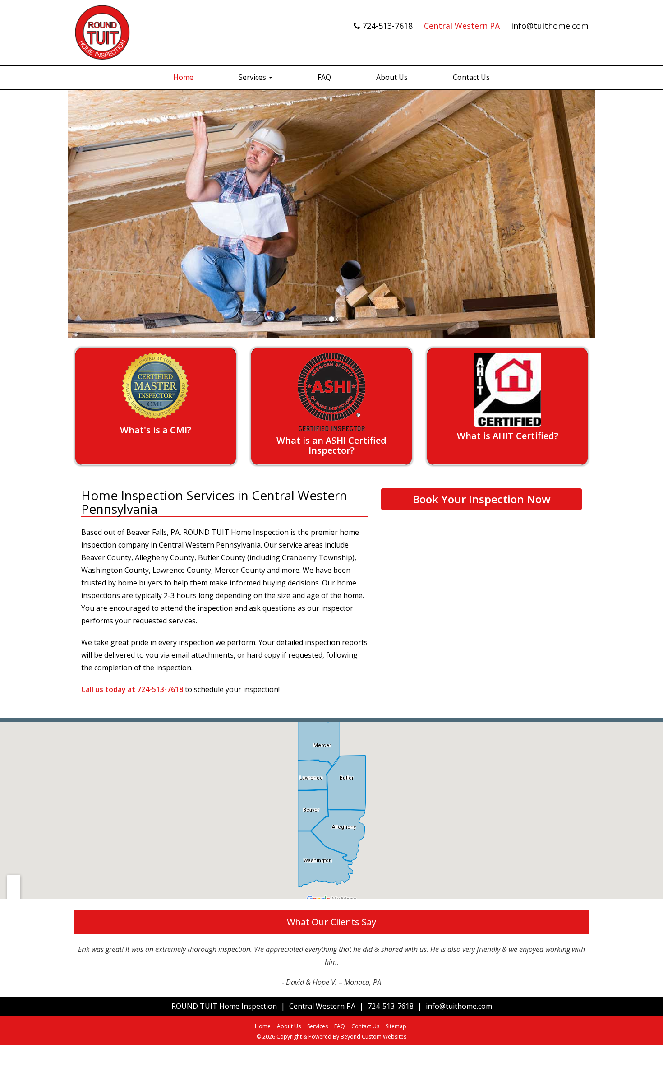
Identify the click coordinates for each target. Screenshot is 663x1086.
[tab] (155, 406)
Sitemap (396, 1026)
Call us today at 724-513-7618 (132, 689)
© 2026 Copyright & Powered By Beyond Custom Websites (331, 1036)
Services (253, 77)
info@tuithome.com (550, 25)
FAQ (324, 77)
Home (183, 77)
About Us (392, 77)
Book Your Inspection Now (482, 499)
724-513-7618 (388, 25)
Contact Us (471, 77)
